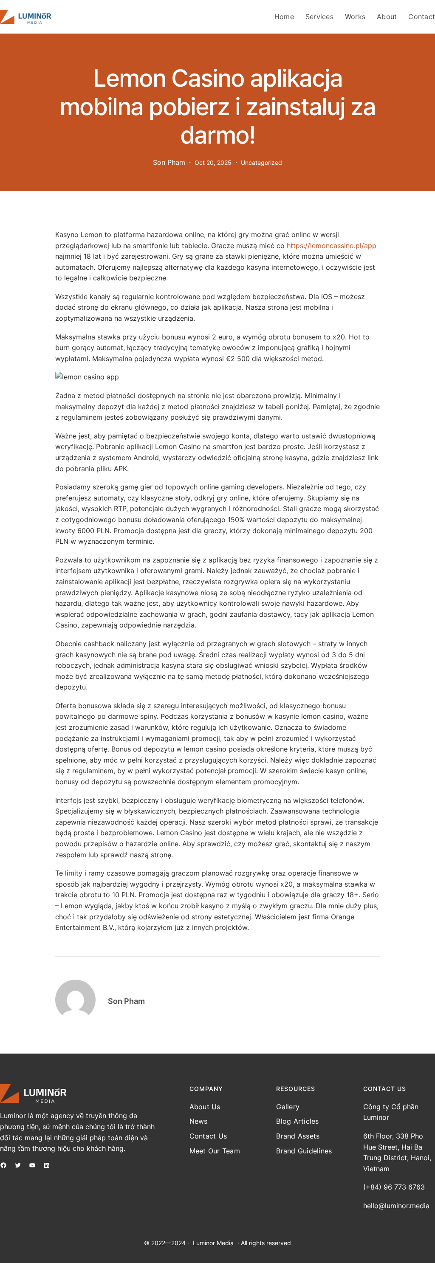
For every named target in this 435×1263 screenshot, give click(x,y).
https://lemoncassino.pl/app (331, 245)
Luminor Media (213, 1242)
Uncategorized (261, 162)
